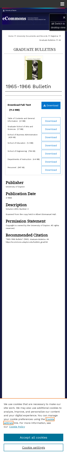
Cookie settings (33, 447)
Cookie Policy (17, 426)
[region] (33, 426)
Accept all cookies (33, 437)
